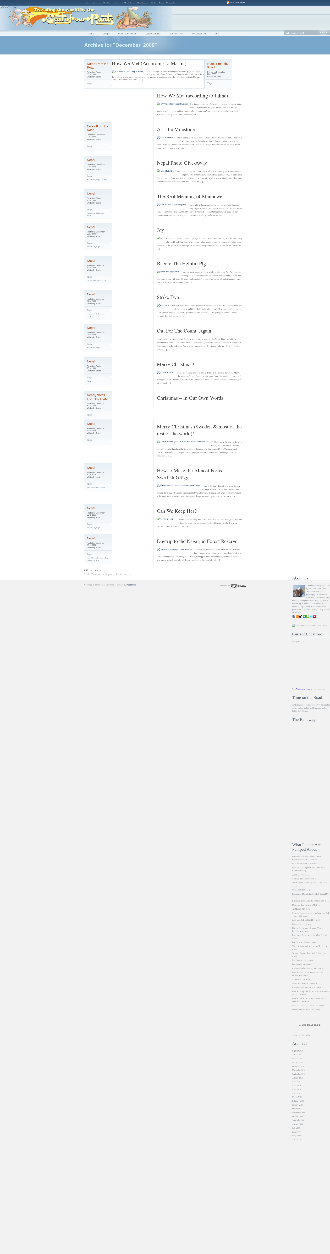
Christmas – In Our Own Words (190, 397)
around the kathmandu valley (97, 558)
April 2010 (296, 1093)
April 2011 (296, 1054)
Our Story (107, 2)
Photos (153, 2)
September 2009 (298, 1120)
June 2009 (296, 1131)
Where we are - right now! (305, 689)
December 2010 (298, 1066)
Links (161, 2)
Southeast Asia (177, 34)
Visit (301, 1035)
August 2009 (297, 1124)
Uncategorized (199, 34)
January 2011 (297, 1062)
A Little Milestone (176, 129)
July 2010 (296, 1081)
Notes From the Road (97, 396)
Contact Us (170, 2)
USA (216, 34)
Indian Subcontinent (127, 34)
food (88, 487)
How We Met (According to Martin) (149, 63)
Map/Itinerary (142, 2)
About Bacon (129, 2)
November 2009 (298, 1112)
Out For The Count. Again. (185, 330)
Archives (117, 2)
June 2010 (296, 1085)
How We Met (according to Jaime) (192, 95)
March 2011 (297, 1058)
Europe (106, 34)
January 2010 (297, 1104)
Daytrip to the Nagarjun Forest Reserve (197, 540)
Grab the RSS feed (238, 2)
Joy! (161, 229)
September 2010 (298, 1073)
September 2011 (298, 1050)
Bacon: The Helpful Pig (181, 263)
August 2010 (297, 1077)
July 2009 (296, 1127)
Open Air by (225, 586)
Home (88, 2)
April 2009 (296, 1139)
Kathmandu (91, 179)
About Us (97, 2)
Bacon (89, 280)
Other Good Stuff (153, 34)
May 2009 (296, 1135)
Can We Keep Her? (177, 510)
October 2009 (297, 1116)
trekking (104, 179)
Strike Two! (169, 296)
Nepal (91, 160)
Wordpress (131, 585)
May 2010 (296, 1089)
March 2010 (297, 1097)
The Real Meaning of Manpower (190, 196)
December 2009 (298, 1108)
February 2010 (298, 1100)
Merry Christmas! (175, 364)
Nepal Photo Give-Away (182, 162)
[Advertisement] (311, 786)
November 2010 (298, 1070)
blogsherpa (91, 213)
